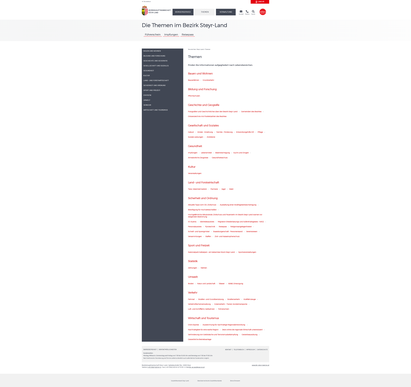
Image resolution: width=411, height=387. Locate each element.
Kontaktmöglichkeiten (168, 349)
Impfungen (171, 34)
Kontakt (228, 349)
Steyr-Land (200, 49)
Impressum (250, 349)
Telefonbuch (239, 349)
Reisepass (188, 34)
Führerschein (153, 34)
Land (261, 1)
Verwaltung (226, 12)
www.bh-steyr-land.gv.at (260, 365)
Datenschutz (262, 349)
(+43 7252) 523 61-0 (154, 367)
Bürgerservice (183, 12)
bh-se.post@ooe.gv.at (197, 367)
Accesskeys (147, 1)
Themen (205, 12)
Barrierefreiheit (150, 349)
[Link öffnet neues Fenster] (262, 10)
